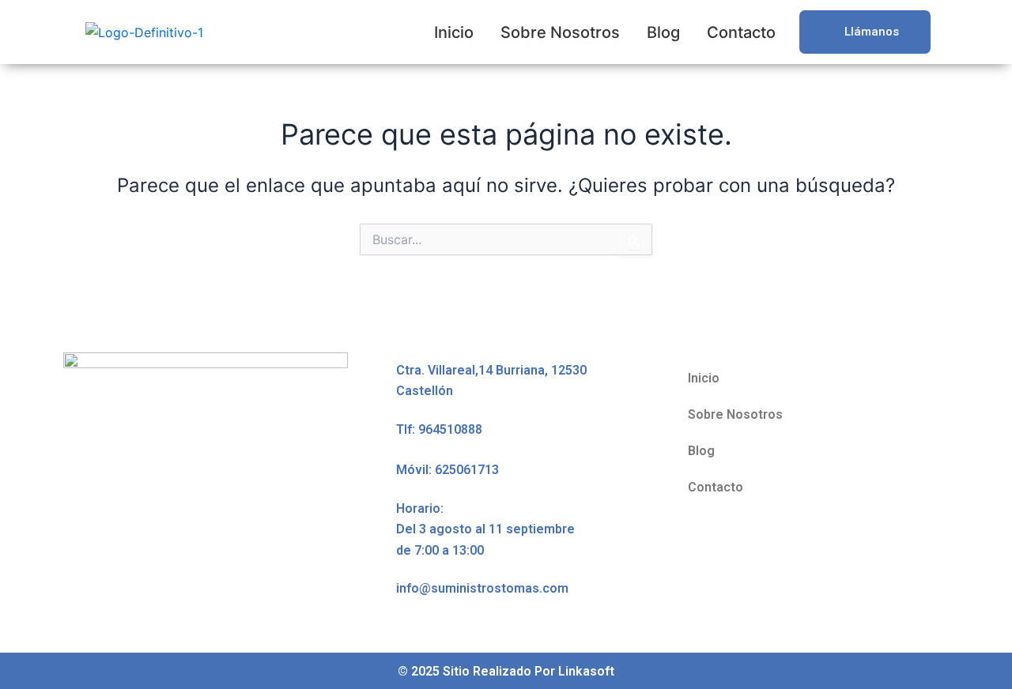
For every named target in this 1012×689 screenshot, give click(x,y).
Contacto (741, 32)
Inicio (454, 32)
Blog (663, 32)
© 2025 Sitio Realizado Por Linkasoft (506, 671)
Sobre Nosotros (560, 32)
